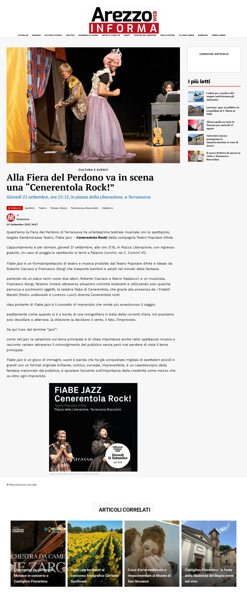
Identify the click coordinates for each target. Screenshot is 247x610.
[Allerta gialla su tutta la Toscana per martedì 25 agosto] (196, 125)
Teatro (43, 208)
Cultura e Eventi (93, 169)
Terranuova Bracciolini (84, 208)
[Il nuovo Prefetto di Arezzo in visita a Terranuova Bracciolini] (196, 156)
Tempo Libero (58, 208)
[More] (234, 62)
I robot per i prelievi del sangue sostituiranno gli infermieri (220, 96)
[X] (203, 62)
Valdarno (107, 208)
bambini (30, 208)
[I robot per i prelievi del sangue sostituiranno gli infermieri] (196, 96)
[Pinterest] (211, 62)
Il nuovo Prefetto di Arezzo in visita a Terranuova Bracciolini (223, 156)
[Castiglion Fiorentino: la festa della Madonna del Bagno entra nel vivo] (208, 554)
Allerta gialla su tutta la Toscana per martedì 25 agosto (220, 125)
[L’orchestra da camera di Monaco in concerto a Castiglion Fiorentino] (38, 554)
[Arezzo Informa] (124, 20)
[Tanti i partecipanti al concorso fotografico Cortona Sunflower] (95, 554)
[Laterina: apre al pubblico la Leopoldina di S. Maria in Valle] (196, 110)
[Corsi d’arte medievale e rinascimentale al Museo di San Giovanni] (152, 554)
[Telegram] (226, 62)
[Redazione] (12, 217)
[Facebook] (195, 62)
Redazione (23, 219)
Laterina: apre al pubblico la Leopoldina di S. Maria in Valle (223, 111)
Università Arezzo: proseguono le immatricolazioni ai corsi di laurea (222, 140)
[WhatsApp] (218, 62)
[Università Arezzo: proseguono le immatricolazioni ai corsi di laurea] (196, 139)
